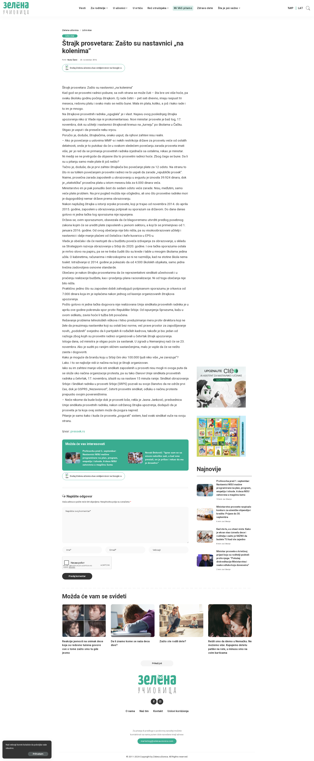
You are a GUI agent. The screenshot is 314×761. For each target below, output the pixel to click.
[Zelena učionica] (16, 8)
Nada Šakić (72, 60)
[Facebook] (154, 701)
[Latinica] (300, 8)
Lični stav (69, 36)
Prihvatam (38, 754)
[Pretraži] (308, 8)
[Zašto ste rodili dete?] (181, 620)
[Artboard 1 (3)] (221, 387)
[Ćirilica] (290, 8)
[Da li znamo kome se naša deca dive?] (133, 620)
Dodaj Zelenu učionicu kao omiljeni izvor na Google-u (96, 68)
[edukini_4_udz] (221, 436)
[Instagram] (160, 701)
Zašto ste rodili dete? (172, 641)
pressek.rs (77, 431)
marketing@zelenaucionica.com (157, 741)
